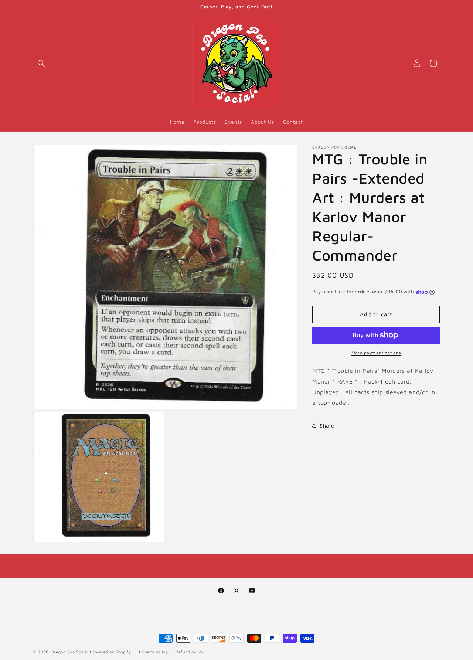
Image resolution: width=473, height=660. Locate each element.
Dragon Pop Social (70, 651)
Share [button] (327, 425)
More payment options (376, 352)
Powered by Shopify (110, 651)
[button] (41, 63)
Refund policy (190, 651)
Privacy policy (153, 651)
